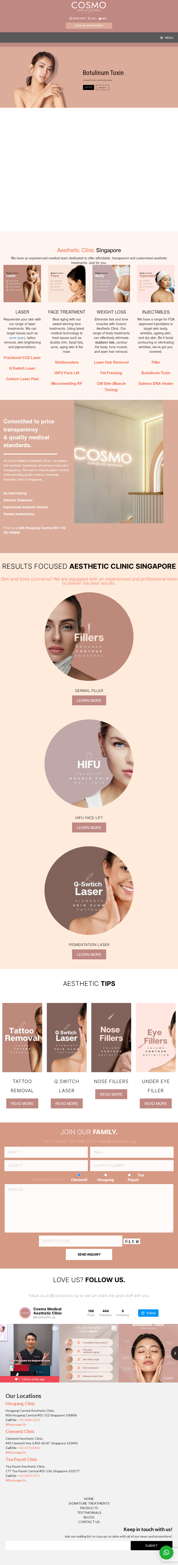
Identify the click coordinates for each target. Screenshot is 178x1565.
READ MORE (22, 1103)
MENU (169, 37)
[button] (166, 1552)
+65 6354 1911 (29, 1476)
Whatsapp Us (102, 87)
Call (94, 18)
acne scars (17, 337)
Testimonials (89, 1512)
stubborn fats (104, 342)
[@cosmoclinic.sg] (25, 1313)
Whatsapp (79, 18)
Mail (104, 18)
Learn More (88, 87)
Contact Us (89, 1522)
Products (89, 1508)
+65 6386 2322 (29, 1420)
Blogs (89, 1517)
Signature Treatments (89, 1503)
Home (89, 1499)
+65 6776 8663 (29, 1448)
